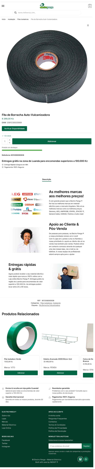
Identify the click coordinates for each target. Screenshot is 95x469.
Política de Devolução (57, 431)
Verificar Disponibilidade (14, 129)
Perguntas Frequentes (58, 419)
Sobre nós (6, 416)
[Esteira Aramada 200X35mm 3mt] (60, 337)
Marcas (5, 422)
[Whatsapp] (86, 459)
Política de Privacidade (58, 428)
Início (4, 19)
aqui (84, 391)
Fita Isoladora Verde (12, 359)
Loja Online (6, 428)
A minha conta (54, 416)
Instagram (6, 446)
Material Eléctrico (9, 425)
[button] (90, 6)
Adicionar (52, 141)
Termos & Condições (57, 425)
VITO (13, 367)
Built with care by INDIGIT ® (46, 462)
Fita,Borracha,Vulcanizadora (49, 305)
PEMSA (53, 367)
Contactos (53, 422)
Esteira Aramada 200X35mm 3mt (58, 359)
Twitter (5, 443)
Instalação (11, 19)
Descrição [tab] (46, 179)
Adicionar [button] (21, 373)
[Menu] (5, 6)
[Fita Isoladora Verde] (21, 337)
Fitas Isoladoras (22, 19)
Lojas (4, 419)
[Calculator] (80, 459)
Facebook (6, 440)
